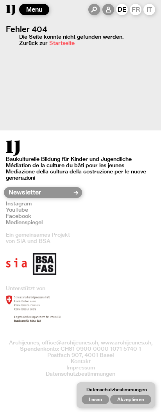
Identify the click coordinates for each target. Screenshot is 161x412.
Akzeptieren (130, 399)
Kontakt (81, 361)
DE (122, 9)
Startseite (62, 42)
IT (149, 9)
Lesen (95, 399)
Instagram (19, 203)
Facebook (18, 215)
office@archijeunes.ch (70, 342)
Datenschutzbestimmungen (80, 373)
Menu (34, 9)
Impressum (80, 367)
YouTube (17, 209)
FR (136, 9)
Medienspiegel (24, 222)
